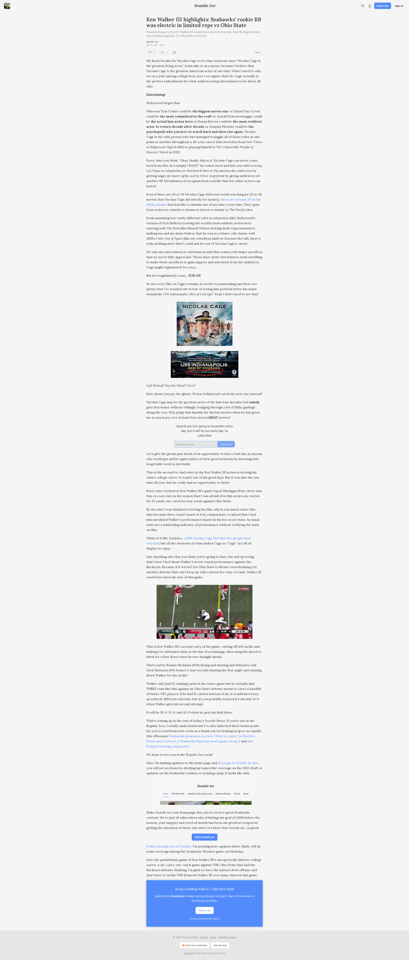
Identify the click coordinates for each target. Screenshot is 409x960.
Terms (213, 937)
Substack (188, 953)
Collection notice (227, 937)
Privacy (204, 937)
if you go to (227, 763)
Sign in (399, 5)
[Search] (362, 6)
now (255, 763)
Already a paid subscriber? (205, 918)
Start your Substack (196, 945)
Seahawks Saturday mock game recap (208, 741)
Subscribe (383, 5)
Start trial (204, 910)
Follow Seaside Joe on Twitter (168, 846)
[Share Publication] (370, 6)
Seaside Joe (152, 42)
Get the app (220, 945)
